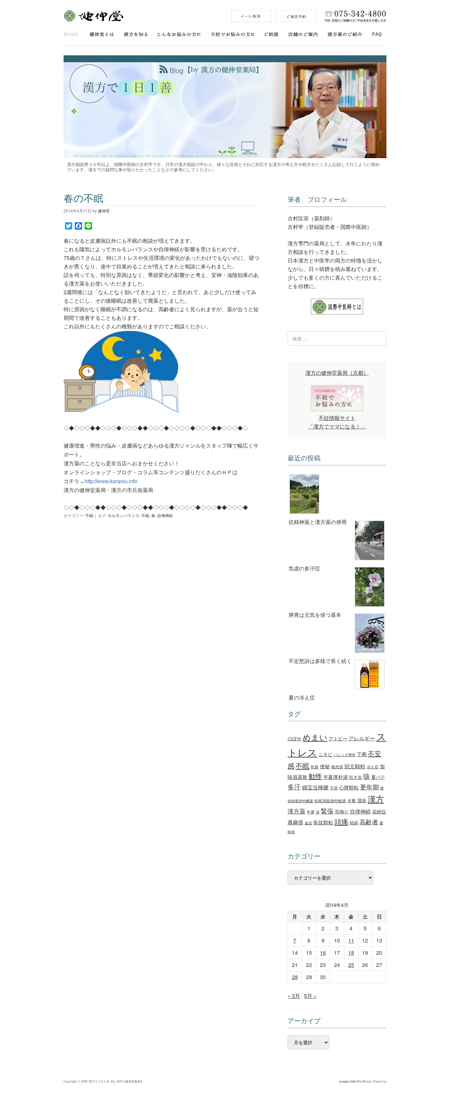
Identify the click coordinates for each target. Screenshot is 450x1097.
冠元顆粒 (354, 766)
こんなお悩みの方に (179, 34)
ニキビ (325, 754)
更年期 (369, 786)
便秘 (325, 766)
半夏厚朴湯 (335, 776)
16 (323, 952)
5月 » (310, 996)
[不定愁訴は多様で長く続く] (337, 634)
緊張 (327, 810)
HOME (71, 34)
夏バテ (378, 777)
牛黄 (311, 811)
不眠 (89, 515)
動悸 (315, 776)
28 (295, 977)
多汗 (294, 786)
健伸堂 (93, 16)
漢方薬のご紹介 (344, 34)
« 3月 (294, 996)
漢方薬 (296, 811)
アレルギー (362, 738)
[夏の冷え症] (337, 675)
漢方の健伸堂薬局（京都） (337, 372)
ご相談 (271, 34)
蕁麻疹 (295, 822)
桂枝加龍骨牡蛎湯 (330, 800)
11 (351, 940)
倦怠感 (337, 766)
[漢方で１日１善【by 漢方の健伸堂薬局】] (225, 156)
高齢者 (368, 821)
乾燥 (315, 766)
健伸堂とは (102, 34)
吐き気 (355, 777)
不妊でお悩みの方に (233, 34)
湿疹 (361, 800)
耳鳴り (342, 811)
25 (351, 965)
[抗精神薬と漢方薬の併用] (337, 495)
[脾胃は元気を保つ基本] (337, 588)
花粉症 (379, 811)
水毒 (351, 800)
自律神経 (165, 515)
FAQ (377, 34)
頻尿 (354, 822)
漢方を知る (136, 34)
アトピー (338, 738)
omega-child (347, 1081)
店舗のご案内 (303, 34)
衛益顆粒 (323, 822)
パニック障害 (344, 754)
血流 (308, 822)
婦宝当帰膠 (315, 787)
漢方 (376, 799)
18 (351, 952)
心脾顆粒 (349, 787)
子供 (334, 787)
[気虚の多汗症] (337, 541)
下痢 (362, 753)
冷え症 (373, 766)
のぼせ (294, 738)
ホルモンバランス (123, 515)
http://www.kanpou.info (111, 481)
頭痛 (341, 821)
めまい (315, 737)
